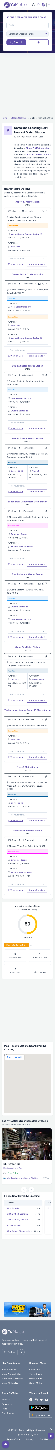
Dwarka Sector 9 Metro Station (27, 574)
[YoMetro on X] (41, 1399)
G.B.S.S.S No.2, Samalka (17, 1219)
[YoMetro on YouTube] (46, 1399)
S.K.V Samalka (13, 1208)
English (11, 1352)
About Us (6, 1399)
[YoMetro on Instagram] (36, 1399)
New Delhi (16, 246)
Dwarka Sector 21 (19, 411)
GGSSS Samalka (14, 1225)
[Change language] (42, 5)
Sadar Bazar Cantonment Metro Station (27, 501)
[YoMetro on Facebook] (30, 1399)
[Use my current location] (39, 42)
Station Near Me (19, 118)
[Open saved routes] (51, 1436)
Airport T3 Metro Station (37, 148)
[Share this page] (51, 1429)
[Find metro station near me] (38, 5)
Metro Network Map (11, 1374)
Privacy (30, 1439)
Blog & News (8, 1413)
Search (18, 42)
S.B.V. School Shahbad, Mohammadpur (19, 1231)
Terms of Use (13, 1439)
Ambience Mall (13, 1163)
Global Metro (35, 1383)
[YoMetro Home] (15, 4)
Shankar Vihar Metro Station (27, 830)
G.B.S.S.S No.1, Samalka (17, 1214)
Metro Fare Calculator (12, 1378)
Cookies (44, 1439)
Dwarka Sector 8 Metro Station (27, 366)
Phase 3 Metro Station (27, 767)
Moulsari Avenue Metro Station (27, 438)
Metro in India (35, 1378)
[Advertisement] (27, 85)
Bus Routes (34, 1369)
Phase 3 (35, 471)
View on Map (16, 264)
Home (4, 118)
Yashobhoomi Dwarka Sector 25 (26, 234)
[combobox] (27, 34)
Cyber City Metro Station (27, 647)
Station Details (36, 264)
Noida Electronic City (21, 307)
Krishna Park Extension (22, 546)
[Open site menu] (48, 5)
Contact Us (7, 1404)
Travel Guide (35, 1374)
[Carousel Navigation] (27, 1190)
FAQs (4, 1408)
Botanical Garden (19, 534)
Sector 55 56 (17, 471)
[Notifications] (33, 5)
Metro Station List (10, 1383)
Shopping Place (12, 1168)
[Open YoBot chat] (5, 1444)
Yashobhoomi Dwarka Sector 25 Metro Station (27, 710)
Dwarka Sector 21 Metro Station (27, 274)
